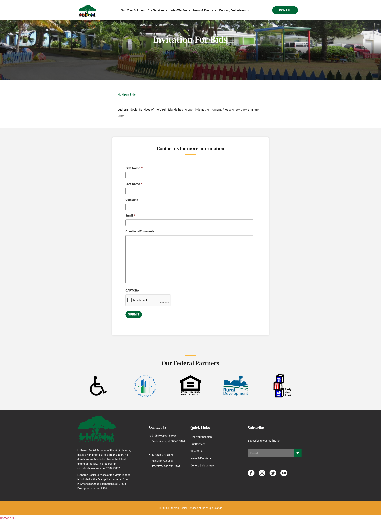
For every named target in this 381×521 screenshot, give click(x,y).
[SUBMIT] (298, 453)
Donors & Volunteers (202, 465)
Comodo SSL (8, 518)
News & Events (203, 10)
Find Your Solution (133, 10)
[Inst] (262, 473)
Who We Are (179, 10)
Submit (133, 314)
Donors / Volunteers (232, 10)
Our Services (155, 10)
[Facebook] (251, 473)
